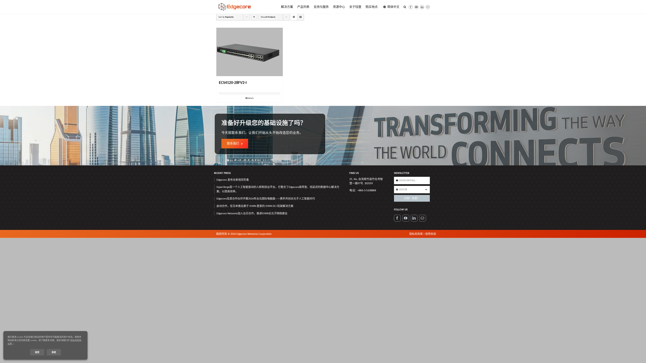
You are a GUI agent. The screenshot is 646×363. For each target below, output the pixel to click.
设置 (10, 343)
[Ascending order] (254, 17)
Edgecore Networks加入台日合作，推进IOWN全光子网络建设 (252, 213)
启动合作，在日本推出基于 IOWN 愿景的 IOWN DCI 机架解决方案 (255, 206)
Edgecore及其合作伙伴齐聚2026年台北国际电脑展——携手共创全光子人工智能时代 (266, 198)
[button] (405, 7)
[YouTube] (405, 218)
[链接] (422, 7)
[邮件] (428, 7)
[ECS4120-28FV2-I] (249, 52)
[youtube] (416, 7)
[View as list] (300, 17)
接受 (37, 352)
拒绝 (54, 352)
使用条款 (430, 233)
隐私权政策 (416, 233)
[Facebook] (411, 7)
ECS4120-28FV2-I (233, 82)
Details (251, 98)
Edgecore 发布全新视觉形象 (233, 179)
